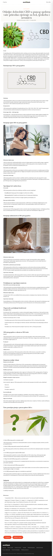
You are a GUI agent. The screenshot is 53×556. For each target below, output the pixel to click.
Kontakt (24, 547)
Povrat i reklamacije (6, 549)
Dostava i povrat (18, 547)
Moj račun (48, 2)
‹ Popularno (7, 537)
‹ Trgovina (4, 2)
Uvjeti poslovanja (39, 547)
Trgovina (4, 547)
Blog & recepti (10, 547)
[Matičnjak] (26, 2)
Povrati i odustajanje (16, 549)
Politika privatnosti (24, 549)
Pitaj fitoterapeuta (31, 547)
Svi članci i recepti (18, 537)
